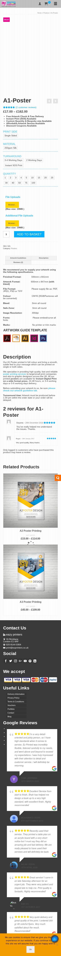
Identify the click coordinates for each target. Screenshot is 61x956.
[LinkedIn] (35, 660)
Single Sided (11, 135)
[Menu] (55, 4)
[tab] (18, 258)
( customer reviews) (26, 107)
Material (9, 144)
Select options (30, 542)
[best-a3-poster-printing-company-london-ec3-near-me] (10, 78)
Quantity (9, 173)
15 (39, 177)
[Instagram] (15, 660)
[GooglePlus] (20, 660)
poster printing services (14, 374)
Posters (14, 248)
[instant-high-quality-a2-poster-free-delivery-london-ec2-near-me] (24, 78)
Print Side (10, 131)
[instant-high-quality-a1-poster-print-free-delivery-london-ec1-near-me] (30, 44)
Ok (30, 949)
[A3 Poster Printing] (55, 101)
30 (6, 183)
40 (13, 183)
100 (33, 183)
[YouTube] (25, 660)
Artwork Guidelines (18, 258)
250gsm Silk (11, 148)
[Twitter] (10, 660)
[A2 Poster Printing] (49, 101)
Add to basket (29, 234)
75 (26, 183)
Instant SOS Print (13, 165)
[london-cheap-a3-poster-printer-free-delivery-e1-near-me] (51, 78)
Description (43, 258)
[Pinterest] (30, 660)
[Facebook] (6, 660)
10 (32, 177)
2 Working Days (34, 160)
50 (19, 183)
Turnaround (12, 156)
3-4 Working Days (13, 160)
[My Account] (40, 4)
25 (52, 177)
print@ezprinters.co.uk (17, 647)
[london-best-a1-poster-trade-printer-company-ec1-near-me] (37, 78)
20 (45, 177)
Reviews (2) (18, 262)
